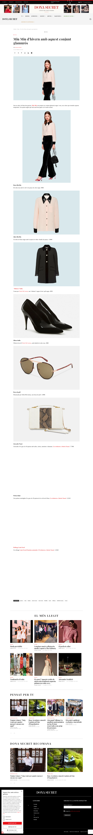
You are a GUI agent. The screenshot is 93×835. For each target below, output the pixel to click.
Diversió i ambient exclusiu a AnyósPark (74, 721)
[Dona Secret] (46, 792)
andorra (21, 600)
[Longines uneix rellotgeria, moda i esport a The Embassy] (45, 631)
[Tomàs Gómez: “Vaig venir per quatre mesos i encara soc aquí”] (18, 707)
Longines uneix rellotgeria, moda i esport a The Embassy (45, 647)
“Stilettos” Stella (18, 288)
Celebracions (70, 718)
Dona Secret (18, 47)
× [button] (21, 791)
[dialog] (12, 812)
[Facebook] (67, 1)
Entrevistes (13, 718)
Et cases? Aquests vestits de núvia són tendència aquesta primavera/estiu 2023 (45, 681)
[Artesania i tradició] (70, 664)
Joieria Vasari (34, 600)
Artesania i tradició (66, 679)
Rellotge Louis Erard (19, 547)
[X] (71, 1)
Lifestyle (14, 29)
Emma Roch (13, 648)
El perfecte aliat (64, 646)
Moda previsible (16, 646)
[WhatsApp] (24, 52)
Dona (35, 644)
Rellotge (54, 600)
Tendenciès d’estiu (17, 679)
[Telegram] (31, 52)
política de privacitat (75, 811)
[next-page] (14, 733)
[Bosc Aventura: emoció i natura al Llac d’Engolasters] (37, 707)
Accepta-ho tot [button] (12, 823)
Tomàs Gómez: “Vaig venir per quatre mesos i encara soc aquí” (18, 723)
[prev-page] (11, 733)
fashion (29, 600)
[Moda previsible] (21, 631)
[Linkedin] (28, 52)
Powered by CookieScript (12, 832)
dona (25, 600)
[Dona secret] (10, 19)
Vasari (66, 600)
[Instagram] (69, 1)
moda (50, 600)
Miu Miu (45, 600)
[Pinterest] (21, 52)
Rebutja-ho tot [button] (12, 827)
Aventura (31, 718)
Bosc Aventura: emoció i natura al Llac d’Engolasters (37, 722)
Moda (18, 29)
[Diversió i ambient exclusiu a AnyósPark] (74, 707)
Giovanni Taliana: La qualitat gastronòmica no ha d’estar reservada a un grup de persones (55, 724)
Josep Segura (13, 727)
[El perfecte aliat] (70, 631)
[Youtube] (70, 3)
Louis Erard (40, 600)
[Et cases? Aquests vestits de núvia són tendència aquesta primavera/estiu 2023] (45, 664)
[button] (90, 19)
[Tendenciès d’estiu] (21, 664)
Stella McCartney (23, 291)
